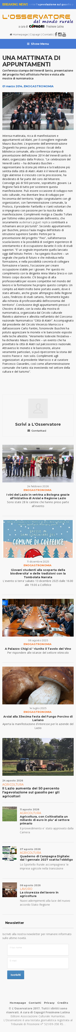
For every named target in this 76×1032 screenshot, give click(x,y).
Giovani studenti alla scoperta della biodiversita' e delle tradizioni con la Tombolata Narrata (38, 573)
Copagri (35, 34)
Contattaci (38, 430)
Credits (62, 1002)
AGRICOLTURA (13, 784)
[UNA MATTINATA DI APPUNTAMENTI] (38, 111)
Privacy (49, 1002)
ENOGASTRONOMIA (39, 86)
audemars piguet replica (34, 222)
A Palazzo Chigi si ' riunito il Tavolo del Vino (38, 649)
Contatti (47, 34)
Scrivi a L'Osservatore (38, 424)
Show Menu (40, 44)
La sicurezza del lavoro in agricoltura (39, 894)
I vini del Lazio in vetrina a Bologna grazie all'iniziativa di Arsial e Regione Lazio (38, 496)
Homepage (20, 34)
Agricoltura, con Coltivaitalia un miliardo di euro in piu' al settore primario (45, 820)
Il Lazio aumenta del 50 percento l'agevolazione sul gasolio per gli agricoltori (30, 792)
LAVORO (26, 889)
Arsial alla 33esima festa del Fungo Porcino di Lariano (38, 718)
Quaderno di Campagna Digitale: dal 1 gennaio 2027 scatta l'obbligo (46, 858)
